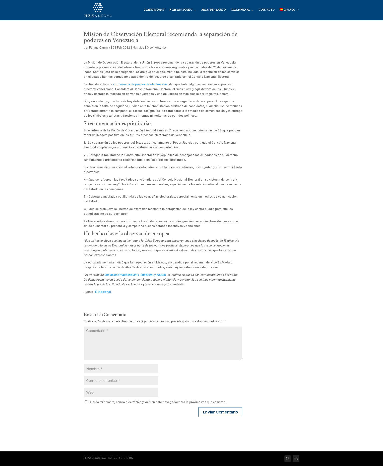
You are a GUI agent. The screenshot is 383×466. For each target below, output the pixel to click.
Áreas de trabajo (213, 10)
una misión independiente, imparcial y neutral (135, 274)
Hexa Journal (240, 10)
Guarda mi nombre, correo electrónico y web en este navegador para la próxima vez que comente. (157, 402)
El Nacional (103, 291)
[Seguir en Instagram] (287, 458)
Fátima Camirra (99, 47)
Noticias (138, 47)
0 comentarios (157, 47)
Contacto (267, 10)
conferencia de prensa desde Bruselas (140, 84)
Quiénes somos (154, 10)
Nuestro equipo (181, 10)
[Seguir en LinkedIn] (296, 458)
